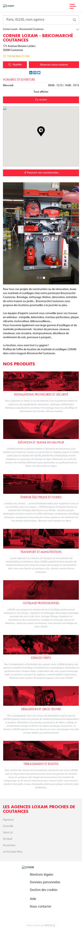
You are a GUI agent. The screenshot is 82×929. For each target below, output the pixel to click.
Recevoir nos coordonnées (42, 172)
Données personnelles (45, 882)
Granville (8, 826)
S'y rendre (41, 99)
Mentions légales (41, 874)
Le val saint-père (12, 851)
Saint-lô (8, 832)
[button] (41, 131)
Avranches (9, 845)
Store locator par (40, 925)
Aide (33, 899)
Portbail (7, 839)
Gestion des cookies (44, 890)
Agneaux (8, 819)
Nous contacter (40, 906)
